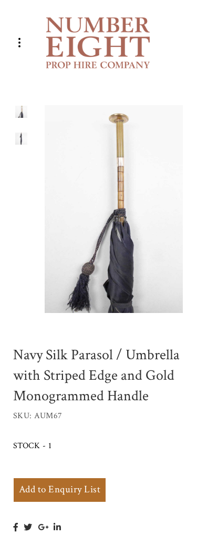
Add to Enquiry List (59, 489)
